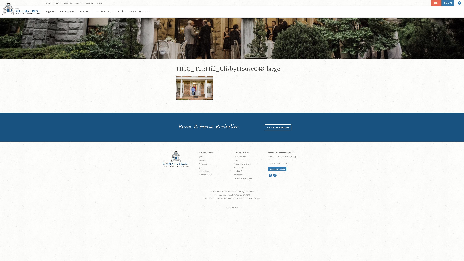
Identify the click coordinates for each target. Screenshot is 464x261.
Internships (204, 171)
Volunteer (203, 164)
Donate (448, 3)
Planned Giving (205, 175)
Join (436, 3)
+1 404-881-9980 (253, 198)
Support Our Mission (278, 127)
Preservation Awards (242, 164)
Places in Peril (239, 160)
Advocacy (238, 175)
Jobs (201, 167)
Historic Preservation (243, 178)
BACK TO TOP (232, 207)
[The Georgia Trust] (21, 9)
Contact (240, 198)
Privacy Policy (208, 198)
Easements (238, 167)
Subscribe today (277, 169)
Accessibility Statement (225, 198)
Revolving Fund (240, 156)
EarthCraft (238, 171)
